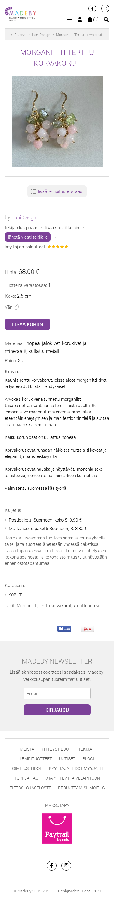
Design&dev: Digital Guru (79, 891)
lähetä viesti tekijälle (28, 237)
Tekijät (86, 749)
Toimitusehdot (26, 768)
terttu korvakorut (55, 606)
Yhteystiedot (56, 749)
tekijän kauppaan (21, 227)
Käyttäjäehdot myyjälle (76, 768)
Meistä (27, 749)
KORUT (15, 595)
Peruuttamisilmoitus (81, 788)
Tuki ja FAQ (26, 778)
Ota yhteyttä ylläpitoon (72, 778)
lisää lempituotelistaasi (60, 191)
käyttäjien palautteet (25, 247)
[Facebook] (92, 8)
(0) (95, 19)
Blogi (88, 758)
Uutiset (67, 758)
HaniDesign (23, 217)
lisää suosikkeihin (62, 227)
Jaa (67, 629)
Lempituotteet (36, 758)
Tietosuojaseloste (30, 788)
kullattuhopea (86, 606)
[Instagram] (105, 8)
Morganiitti (27, 606)
